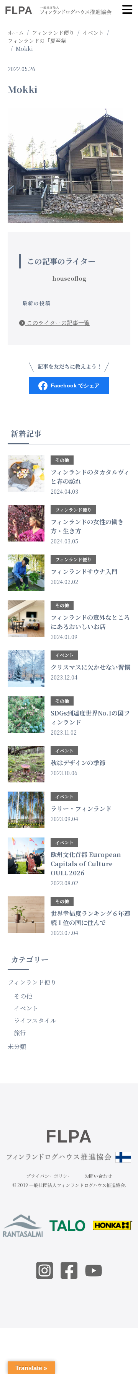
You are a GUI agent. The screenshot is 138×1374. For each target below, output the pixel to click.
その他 (23, 996)
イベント (26, 1008)
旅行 (20, 1032)
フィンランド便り (32, 982)
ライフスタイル (35, 1020)
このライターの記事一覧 (57, 323)
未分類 (17, 1046)
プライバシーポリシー (49, 1175)
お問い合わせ (98, 1175)
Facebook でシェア (75, 385)
